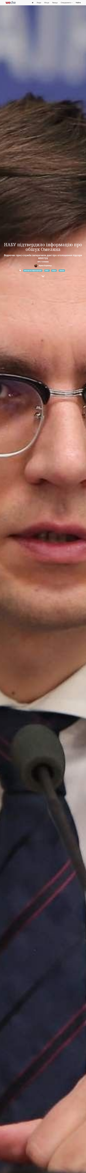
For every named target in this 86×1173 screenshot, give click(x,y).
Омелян (62, 270)
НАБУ (47, 270)
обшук (54, 270)
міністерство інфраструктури (32, 270)
